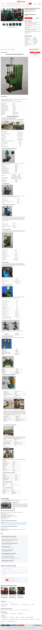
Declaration (29, 627)
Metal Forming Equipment (4, 613)
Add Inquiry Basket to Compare (12, 27)
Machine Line (17, 617)
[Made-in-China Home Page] (21, 1)
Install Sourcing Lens (21, 625)
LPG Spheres (32, 604)
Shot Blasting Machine (17, 523)
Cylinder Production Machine (29, 617)
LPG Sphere (8, 524)
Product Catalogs (12, 602)
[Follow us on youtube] (38, 625)
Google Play (8, 625)
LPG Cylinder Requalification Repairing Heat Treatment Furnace (4, 596)
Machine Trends (3, 621)
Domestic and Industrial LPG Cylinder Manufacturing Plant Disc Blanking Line (12, 596)
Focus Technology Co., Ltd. (15, 627)
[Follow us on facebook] (34, 625)
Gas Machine (22, 617)
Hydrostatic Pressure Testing (10, 523)
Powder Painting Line (4, 524)
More (1, 622)
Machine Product (11, 617)
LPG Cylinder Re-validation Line (15, 604)
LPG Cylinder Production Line (9, 522)
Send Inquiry (28, 18)
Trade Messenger (13, 625)
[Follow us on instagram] (37, 625)
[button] (1, 1)
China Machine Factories (4, 617)
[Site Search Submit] (30, 3)
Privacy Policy (33, 627)
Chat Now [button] (37, 18)
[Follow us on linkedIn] (40, 625)
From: (4, 568)
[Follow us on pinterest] (39, 625)
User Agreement (25, 627)
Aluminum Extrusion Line (13, 613)
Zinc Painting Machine (23, 523)
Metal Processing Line (20, 613)
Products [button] (8, 3)
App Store (3, 625)
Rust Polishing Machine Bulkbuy (11, 621)
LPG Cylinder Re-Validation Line (18, 522)
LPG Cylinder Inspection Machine (25, 604)
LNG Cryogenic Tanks (13, 524)
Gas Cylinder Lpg (31, 619)
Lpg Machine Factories (4, 619)
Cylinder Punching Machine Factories (13, 619)
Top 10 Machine (37, 619)
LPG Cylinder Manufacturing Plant (21, 524)
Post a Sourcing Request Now (10, 581)
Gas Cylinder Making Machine (24, 619)
